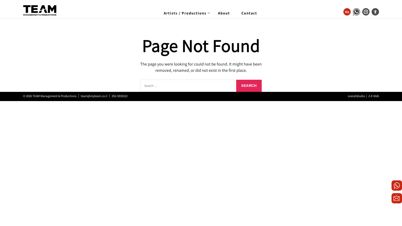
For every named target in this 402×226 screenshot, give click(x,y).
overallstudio (356, 96)
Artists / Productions (185, 13)
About (224, 13)
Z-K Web (373, 96)
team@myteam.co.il (94, 96)
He (347, 11)
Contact (249, 13)
